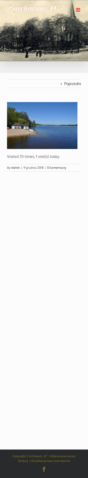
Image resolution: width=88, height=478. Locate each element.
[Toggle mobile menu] (78, 9)
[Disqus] (44, 230)
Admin (15, 167)
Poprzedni (72, 83)
